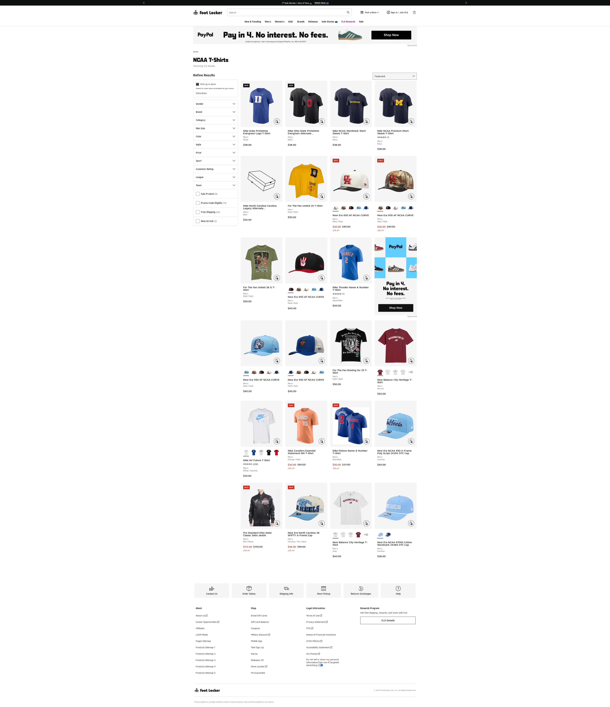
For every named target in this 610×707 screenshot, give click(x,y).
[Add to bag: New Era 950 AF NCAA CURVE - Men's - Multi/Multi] (366, 196)
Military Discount (259, 634)
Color (198, 136)
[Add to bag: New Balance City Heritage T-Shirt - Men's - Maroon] (411, 361)
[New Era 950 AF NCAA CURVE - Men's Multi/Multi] (343, 207)
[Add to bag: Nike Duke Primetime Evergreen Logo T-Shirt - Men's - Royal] (277, 121)
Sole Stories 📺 (330, 21)
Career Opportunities (206, 621)
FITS (308, 628)
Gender (199, 103)
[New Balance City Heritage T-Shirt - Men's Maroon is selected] (380, 372)
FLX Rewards (348, 21)
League (199, 177)
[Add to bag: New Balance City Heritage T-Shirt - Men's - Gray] (366, 523)
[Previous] (144, 3)
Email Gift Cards (259, 615)
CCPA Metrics (313, 641)
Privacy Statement (315, 621)
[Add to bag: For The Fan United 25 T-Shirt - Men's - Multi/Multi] (322, 196)
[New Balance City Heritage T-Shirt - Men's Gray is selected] (335, 534)
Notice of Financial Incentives (321, 634)
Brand (199, 112)
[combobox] (289, 12)
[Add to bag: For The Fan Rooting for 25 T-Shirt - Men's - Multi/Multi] (366, 361)
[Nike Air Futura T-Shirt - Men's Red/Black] (276, 452)
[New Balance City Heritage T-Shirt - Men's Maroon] (358, 534)
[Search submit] (348, 12)
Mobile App (256, 641)
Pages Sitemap (203, 641)
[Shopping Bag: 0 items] (414, 12)
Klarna (254, 653)
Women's (280, 21)
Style (198, 144)
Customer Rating (204, 169)
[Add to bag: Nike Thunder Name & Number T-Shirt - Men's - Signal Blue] (366, 278)
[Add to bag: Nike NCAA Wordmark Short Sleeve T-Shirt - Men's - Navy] (366, 121)
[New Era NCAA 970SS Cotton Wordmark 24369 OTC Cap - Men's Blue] (388, 534)
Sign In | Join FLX (399, 12)
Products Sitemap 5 (205, 672)
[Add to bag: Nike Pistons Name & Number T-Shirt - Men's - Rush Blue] (366, 441)
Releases (313, 21)
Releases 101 (257, 660)
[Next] (466, 3)
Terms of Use (312, 615)
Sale (361, 21)
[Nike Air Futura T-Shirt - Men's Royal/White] (254, 452)
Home (195, 51)
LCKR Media (202, 634)
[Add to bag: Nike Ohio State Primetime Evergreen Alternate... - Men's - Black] (322, 121)
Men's (268, 21)
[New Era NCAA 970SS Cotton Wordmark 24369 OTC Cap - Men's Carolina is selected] (380, 534)
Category (200, 120)
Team (199, 185)
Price (198, 152)
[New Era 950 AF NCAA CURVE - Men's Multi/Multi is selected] (335, 207)
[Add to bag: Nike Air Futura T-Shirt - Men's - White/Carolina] (277, 441)
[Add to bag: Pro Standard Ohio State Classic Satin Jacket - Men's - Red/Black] (277, 523)
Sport (198, 160)
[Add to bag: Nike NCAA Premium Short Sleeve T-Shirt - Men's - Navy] (411, 121)
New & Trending (253, 21)
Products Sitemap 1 (205, 647)
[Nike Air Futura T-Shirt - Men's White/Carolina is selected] (246, 452)
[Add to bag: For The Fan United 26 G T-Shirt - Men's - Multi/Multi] (277, 278)
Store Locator (258, 666)
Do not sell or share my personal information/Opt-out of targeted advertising (322, 662)
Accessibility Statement (318, 647)
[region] (305, 3)
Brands (301, 21)
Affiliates (200, 628)
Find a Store (201, 93)
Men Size (200, 128)
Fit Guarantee (258, 672)
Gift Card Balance (260, 621)
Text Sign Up (257, 647)
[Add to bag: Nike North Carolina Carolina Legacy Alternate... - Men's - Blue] (277, 196)
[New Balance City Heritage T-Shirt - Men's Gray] (388, 372)
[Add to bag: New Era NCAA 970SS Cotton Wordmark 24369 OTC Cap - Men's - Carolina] (411, 523)
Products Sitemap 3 (205, 660)
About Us (200, 615)
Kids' (290, 21)
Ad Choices (311, 653)
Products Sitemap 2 (205, 653)
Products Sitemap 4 (205, 666)
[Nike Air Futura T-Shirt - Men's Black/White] (261, 452)
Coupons (255, 628)
